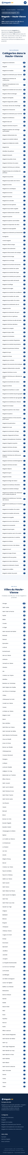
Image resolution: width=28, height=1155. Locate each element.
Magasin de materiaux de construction (11, 1129)
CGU (14, 1149)
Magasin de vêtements (7, 1117)
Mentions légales (5, 1139)
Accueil (3, 9)
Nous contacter (5, 1141)
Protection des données (9, 1150)
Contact (22, 1150)
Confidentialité (19, 1149)
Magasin (8, 3)
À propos (3, 1137)
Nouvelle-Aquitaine (11, 9)
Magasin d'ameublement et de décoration (12, 1127)
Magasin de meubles (6, 1122)
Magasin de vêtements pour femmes (11, 1124)
